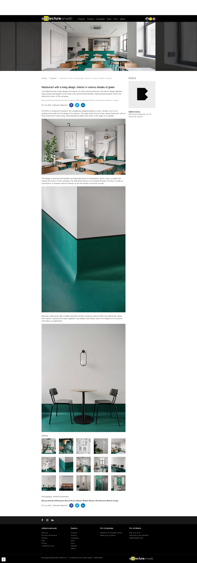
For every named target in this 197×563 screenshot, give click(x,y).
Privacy (44, 543)
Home (44, 78)
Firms (73, 543)
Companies (75, 538)
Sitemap (74, 546)
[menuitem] (82, 18)
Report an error (135, 533)
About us (45, 533)
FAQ (43, 541)
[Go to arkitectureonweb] (60, 18)
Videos (73, 548)
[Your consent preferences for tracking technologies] (4, 559)
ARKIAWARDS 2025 (136, 538)
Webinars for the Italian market (111, 533)
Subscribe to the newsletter (139, 535)
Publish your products (108, 535)
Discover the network (49, 535)
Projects (53, 78)
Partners (45, 538)
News (73, 541)
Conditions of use (48, 546)
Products (74, 533)
